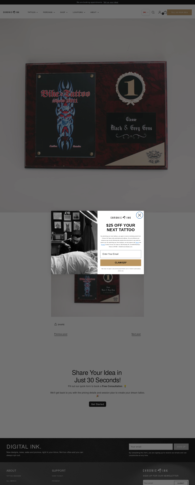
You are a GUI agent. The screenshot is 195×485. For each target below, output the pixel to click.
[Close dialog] (139, 215)
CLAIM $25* (121, 263)
